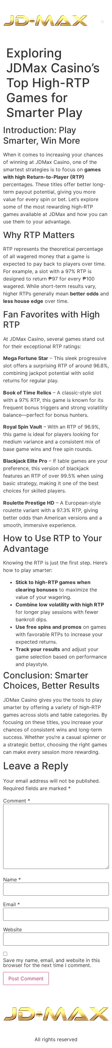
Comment (16, 800)
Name (12, 879)
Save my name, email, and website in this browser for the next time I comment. (51, 963)
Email (11, 904)
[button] (102, 21)
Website (12, 929)
